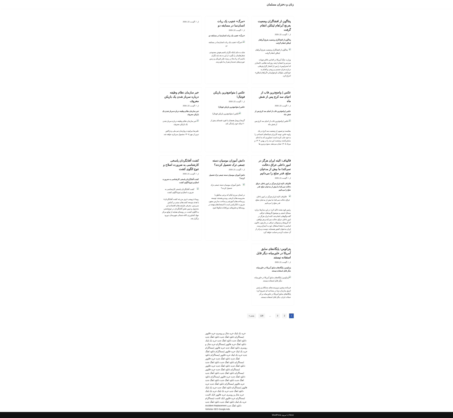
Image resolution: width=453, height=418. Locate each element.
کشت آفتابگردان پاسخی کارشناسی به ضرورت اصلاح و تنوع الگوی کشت (181, 165)
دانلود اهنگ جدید (227, 337)
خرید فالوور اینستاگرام (226, 344)
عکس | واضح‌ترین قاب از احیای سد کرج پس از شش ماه (275, 97)
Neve (291, 415)
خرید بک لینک (240, 333)
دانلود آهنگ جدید (212, 373)
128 (261, 316)
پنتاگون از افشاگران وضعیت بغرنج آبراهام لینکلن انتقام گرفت (274, 25)
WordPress (276, 415)
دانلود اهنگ (241, 344)
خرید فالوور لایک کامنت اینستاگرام (220, 398)
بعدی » (251, 316)
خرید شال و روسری (225, 333)
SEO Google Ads (222, 409)
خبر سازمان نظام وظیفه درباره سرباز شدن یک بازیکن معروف (181, 97)
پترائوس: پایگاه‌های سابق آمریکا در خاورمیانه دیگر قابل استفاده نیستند (273, 253)
